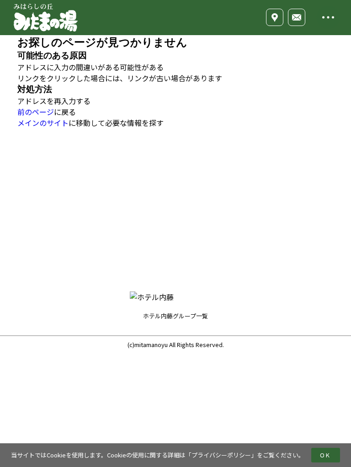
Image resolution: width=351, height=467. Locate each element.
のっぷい (211, 232)
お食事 (208, 198)
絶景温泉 (211, 181)
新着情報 (262, 164)
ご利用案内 (265, 215)
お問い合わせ (268, 232)
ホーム (208, 164)
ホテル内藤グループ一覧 (175, 315)
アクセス (261, 198)
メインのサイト (43, 122)
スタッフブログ (271, 181)
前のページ (35, 111)
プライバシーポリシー (221, 455)
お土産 (208, 249)
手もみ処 (211, 215)
